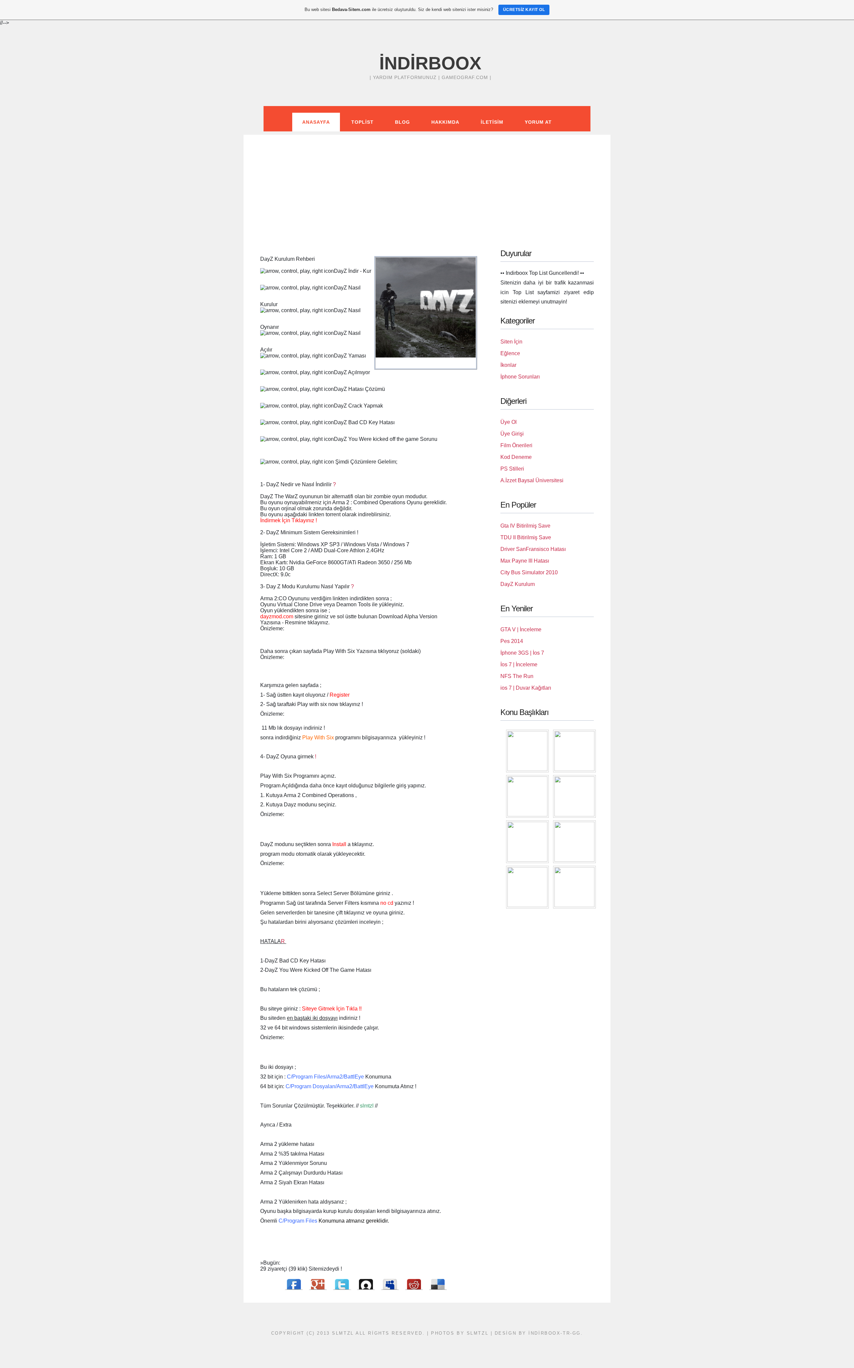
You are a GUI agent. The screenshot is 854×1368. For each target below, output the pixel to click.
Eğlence (510, 353)
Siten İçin (511, 342)
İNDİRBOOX (430, 63)
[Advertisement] (427, 181)
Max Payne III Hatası (524, 561)
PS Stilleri (512, 469)
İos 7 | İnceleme (518, 664)
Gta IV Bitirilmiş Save (525, 526)
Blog (402, 122)
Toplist (362, 122)
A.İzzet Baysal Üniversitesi (531, 480)
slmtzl (477, 1333)
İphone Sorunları (520, 377)
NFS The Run (516, 676)
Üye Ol (508, 422)
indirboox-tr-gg (554, 1333)
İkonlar (508, 365)
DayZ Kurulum (517, 584)
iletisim (492, 122)
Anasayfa (316, 122)
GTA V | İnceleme (520, 629)
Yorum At (538, 122)
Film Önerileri (516, 445)
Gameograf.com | (466, 77)
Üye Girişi (512, 434)
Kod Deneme (516, 457)
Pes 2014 (511, 641)
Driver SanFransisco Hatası (533, 549)
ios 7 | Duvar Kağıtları (525, 688)
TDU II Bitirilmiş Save (525, 537)
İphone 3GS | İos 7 (522, 653)
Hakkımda (445, 122)
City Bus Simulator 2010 (529, 572)
